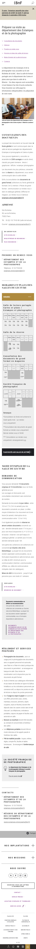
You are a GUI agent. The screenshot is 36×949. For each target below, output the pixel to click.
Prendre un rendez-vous (11, 49)
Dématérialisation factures (10, 938)
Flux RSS (25, 916)
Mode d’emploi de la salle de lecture (15, 57)
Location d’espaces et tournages (17, 901)
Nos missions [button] (17, 857)
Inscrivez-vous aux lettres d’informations (18, 885)
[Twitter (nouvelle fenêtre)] (11, 875)
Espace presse (17, 897)
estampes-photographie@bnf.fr (20, 224)
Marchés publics (25, 930)
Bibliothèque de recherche (14, 238)
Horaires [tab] (6, 297)
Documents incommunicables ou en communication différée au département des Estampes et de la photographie (17, 630)
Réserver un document (13, 590)
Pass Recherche (10, 242)
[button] (13, 946)
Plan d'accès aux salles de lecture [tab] (16, 452)
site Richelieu (9, 235)
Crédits (26, 938)
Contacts (7, 61)
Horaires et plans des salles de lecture (16, 53)
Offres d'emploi (25, 934)
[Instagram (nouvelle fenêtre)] (20, 875)
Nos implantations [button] (17, 845)
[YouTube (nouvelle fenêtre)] (25, 875)
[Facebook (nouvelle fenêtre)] (15, 875)
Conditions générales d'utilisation (10, 921)
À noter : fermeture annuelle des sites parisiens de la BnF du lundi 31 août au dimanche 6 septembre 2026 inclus (15, 12)
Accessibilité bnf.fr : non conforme (10, 930)
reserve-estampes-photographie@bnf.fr (17, 822)
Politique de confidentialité (25, 921)
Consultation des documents (13, 41)
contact (17, 892)
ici (25, 440)
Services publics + (10, 926)
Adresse (6, 45)
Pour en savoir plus (14, 776)
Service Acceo (16, 906)
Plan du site (10, 916)
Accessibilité (25, 926)
